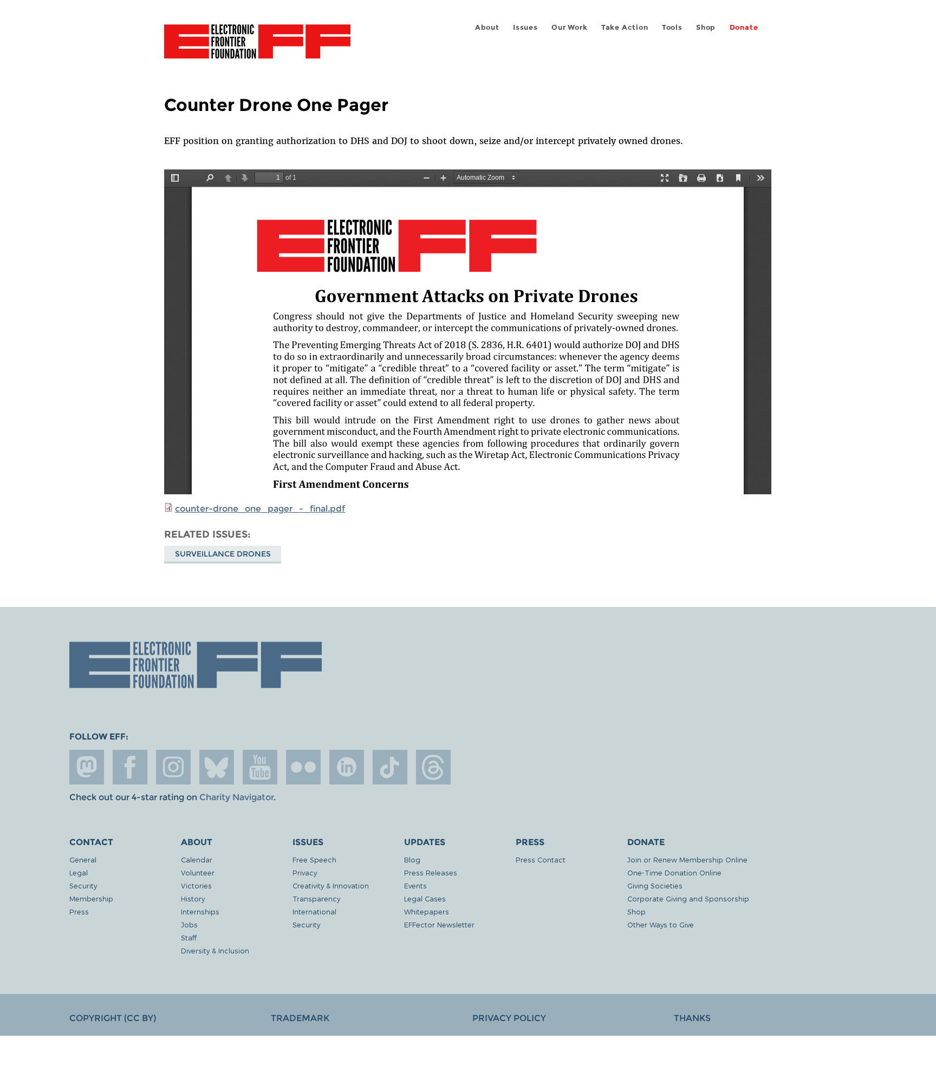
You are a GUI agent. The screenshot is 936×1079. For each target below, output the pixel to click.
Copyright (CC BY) (112, 1018)
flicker (303, 767)
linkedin (346, 767)
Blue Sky (216, 767)
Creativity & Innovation (330, 885)
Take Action (624, 27)
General (82, 859)
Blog (412, 859)
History (193, 898)
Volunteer (197, 872)
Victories (196, 885)
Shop (706, 27)
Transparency (316, 898)
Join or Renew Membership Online (687, 859)
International (314, 911)
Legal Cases (425, 898)
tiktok (390, 767)
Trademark (300, 1018)
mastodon (86, 767)
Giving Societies (654, 885)
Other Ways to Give (660, 924)
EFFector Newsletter (439, 924)
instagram (173, 767)
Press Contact (541, 859)
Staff (189, 937)
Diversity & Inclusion (215, 950)
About (487, 27)
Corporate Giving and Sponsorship (688, 898)
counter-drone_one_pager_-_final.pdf (260, 508)
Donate (744, 27)
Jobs (189, 924)
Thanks (692, 1018)
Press (79, 911)
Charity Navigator (236, 797)
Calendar (196, 859)
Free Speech (314, 859)
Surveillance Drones (223, 554)
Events (415, 885)
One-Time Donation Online (674, 872)
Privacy (304, 872)
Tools (672, 27)
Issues (525, 27)
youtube (260, 767)
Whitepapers (426, 911)
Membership (91, 898)
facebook (130, 767)
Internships (200, 911)
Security (83, 885)
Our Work (569, 27)
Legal (78, 872)
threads (433, 767)
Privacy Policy (509, 1018)
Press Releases (430, 872)
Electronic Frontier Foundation (257, 47)
